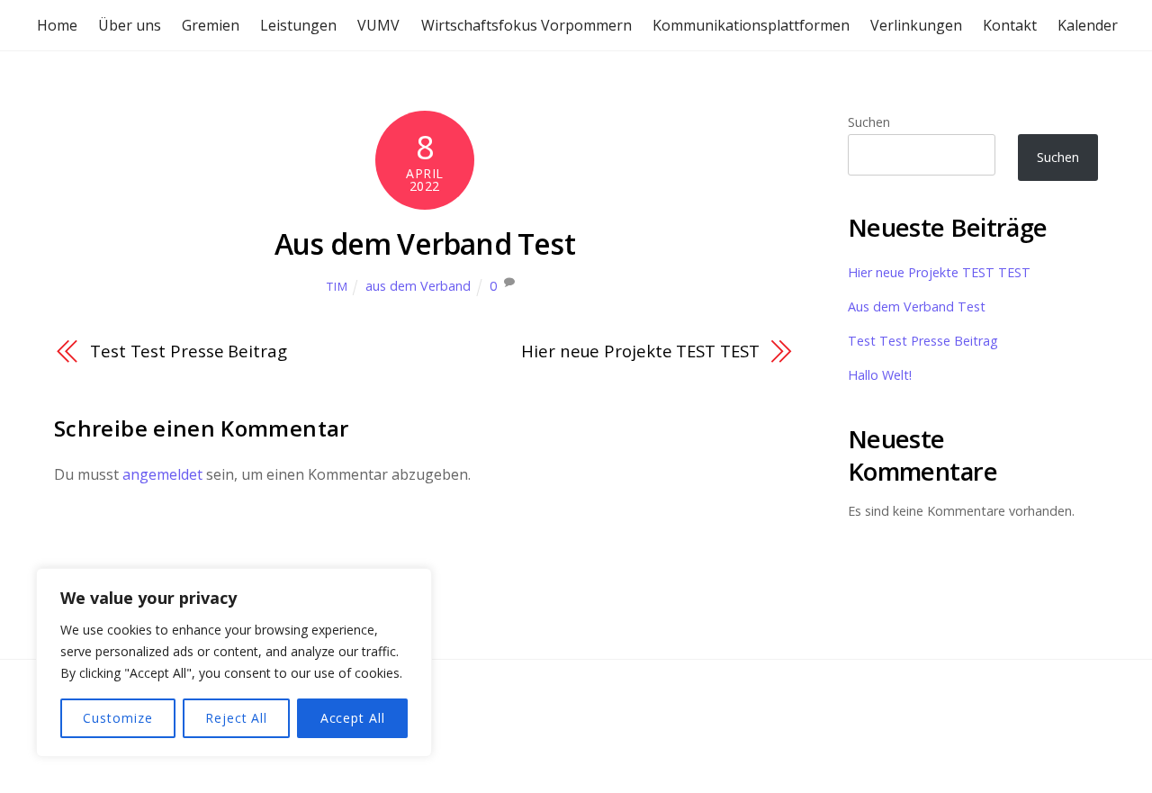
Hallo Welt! (880, 374)
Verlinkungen (916, 25)
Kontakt (1010, 25)
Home (57, 25)
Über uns (129, 25)
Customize (117, 717)
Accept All (352, 717)
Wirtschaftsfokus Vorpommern (526, 25)
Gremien (210, 25)
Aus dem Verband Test (424, 243)
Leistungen (298, 25)
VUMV (378, 25)
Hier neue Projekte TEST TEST (640, 350)
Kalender (1088, 25)
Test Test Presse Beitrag (188, 350)
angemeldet (162, 474)
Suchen (869, 122)
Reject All (236, 717)
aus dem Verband (418, 285)
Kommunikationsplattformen (751, 25)
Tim (337, 286)
